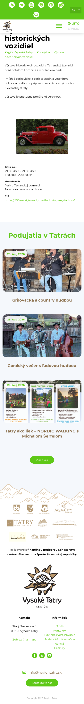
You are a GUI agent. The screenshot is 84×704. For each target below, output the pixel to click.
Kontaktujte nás (42, 682)
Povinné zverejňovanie (59, 635)
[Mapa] (61, 5)
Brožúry (59, 648)
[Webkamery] (22, 5)
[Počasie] (12, 5)
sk (73, 10)
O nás (59, 626)
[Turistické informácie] (51, 5)
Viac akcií (42, 459)
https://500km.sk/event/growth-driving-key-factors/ (40, 200)
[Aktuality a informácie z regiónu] (41, 5)
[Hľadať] (36, 15)
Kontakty (59, 630)
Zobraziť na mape (24, 639)
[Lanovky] (31, 5)
